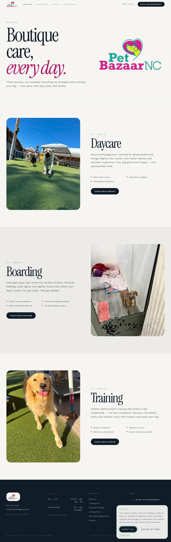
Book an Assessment (151, 4)
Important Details (97, 507)
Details (56, 4)
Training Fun (42, 4)
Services (27, 4)
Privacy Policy (98, 535)
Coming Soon (69, 4)
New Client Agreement (99, 516)
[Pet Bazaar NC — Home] (12, 4)
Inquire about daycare (105, 191)
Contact (92, 520)
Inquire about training (105, 442)
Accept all (128, 529)
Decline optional (150, 529)
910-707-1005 (12, 505)
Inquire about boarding (21, 315)
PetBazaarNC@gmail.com (18, 509)
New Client (128, 4)
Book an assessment (148, 500)
